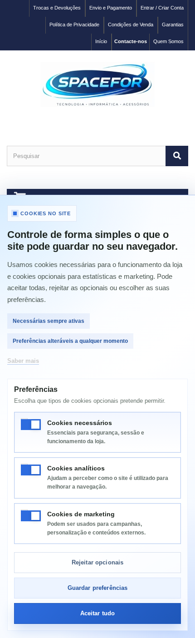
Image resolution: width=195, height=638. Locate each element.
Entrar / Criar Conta (162, 7)
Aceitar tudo (97, 613)
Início (101, 41)
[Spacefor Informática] (97, 84)
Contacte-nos (130, 41)
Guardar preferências (98, 587)
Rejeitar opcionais (97, 562)
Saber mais (23, 360)
